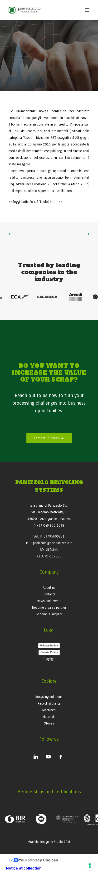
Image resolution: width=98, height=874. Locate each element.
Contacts (49, 594)
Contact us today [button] (46, 438)
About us (49, 588)
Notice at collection (24, 868)
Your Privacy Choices (38, 860)
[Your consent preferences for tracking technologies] (89, 865)
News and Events (49, 601)
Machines (49, 710)
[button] (87, 10)
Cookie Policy (49, 652)
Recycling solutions (49, 697)
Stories (49, 723)
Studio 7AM (62, 842)
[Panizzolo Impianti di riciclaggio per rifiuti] (24, 10)
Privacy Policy (49, 645)
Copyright (49, 659)
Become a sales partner (49, 608)
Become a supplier (49, 614)
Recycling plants (49, 703)
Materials (49, 717)
